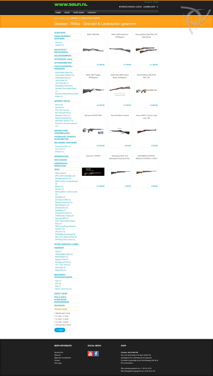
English (156, 2)
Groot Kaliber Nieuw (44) (64, 72)
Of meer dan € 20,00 (63, 325)
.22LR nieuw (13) (61, 80)
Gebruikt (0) (59, 45)
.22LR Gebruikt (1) (61, 83)
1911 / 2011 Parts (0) (62, 265)
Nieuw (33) (59, 105)
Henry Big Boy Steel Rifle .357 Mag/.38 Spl (146, 35)
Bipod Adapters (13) (62, 205)
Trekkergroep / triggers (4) (64, 215)
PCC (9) (58, 283)
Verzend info (58, 352)
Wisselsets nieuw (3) (62, 115)
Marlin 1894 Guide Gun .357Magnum (119, 35)
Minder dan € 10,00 (63, 313)
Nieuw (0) (58, 42)
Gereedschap (61, 156)
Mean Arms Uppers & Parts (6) (66, 237)
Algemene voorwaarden (62, 358)
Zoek (60, 330)
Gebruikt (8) (59, 107)
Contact (92, 12)
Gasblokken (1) (60, 210)
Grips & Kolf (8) (60, 173)
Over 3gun (78, 12)
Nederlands (148, 2)
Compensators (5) (61, 207)
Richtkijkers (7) (60, 197)
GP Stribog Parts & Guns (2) (65, 239)
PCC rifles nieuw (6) (62, 110)
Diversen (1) (59, 151)
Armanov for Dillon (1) (63, 146)
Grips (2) (58, 251)
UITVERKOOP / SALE (63, 59)
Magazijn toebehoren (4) (64, 202)
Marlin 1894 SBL (93, 34)
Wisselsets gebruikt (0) (63, 118)
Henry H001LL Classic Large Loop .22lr (146, 116)
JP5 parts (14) (60, 231)
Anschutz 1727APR (93, 156)
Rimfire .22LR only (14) (63, 289)
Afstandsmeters (63, 62)
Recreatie (59, 305)
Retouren (57, 355)
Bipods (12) (59, 186)
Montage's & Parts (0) (63, 262)
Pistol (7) (58, 281)
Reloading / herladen (65, 142)
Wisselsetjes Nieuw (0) (63, 78)
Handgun (59, 247)
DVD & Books (60, 160)
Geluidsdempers (62, 55)
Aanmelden (149, 6)
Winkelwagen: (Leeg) (131, 6)
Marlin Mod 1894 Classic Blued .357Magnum (120, 76)
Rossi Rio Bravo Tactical (120, 115)
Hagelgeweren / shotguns (62, 37)
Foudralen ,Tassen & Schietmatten (65, 137)
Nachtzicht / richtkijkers (61, 50)
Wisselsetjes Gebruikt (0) (64, 86)
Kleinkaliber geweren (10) (64, 121)
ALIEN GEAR (59, 32)
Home (58, 12)
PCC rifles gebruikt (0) (63, 113)
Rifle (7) (58, 286)
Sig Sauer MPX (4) (61, 218)
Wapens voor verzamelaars (62, 131)
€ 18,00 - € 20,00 (62, 322)
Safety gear (60, 293)
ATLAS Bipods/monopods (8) (65, 234)
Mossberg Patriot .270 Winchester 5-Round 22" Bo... (120, 157)
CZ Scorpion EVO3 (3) (63, 200)
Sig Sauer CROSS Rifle (93, 115)
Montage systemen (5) (63, 178)
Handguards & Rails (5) (63, 213)
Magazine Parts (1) (62, 259)
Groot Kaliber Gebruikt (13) (64, 75)
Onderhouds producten (60, 164)
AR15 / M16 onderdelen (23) (65, 176)
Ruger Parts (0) (60, 270)
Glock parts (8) (60, 267)
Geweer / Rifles (64, 18)
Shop (67, 12)
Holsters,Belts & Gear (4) (64, 254)
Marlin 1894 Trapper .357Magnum (93, 76)
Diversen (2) (59, 189)
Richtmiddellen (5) (61, 257)
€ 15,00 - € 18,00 (62, 319)
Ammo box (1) (60, 149)
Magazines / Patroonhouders (63, 275)
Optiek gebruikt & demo (66, 244)
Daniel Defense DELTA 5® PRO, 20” (146, 76)
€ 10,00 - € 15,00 (62, 316)
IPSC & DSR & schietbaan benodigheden (61, 299)
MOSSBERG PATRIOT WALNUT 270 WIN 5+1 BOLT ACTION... (146, 157)
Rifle (57, 169)
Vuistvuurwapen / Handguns (63, 67)
